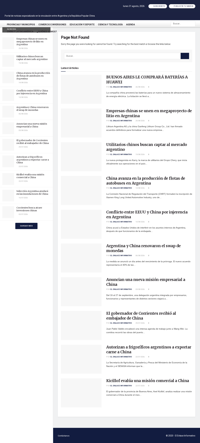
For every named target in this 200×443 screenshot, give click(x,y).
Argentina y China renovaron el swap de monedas (32, 108)
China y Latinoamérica (20, 31)
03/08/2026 (140, 289)
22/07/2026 (140, 356)
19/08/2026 (140, 154)
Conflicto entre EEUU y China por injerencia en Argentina (32, 92)
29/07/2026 (140, 323)
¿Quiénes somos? (47, 31)
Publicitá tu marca (183, 6)
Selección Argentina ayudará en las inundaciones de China (32, 192)
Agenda (130, 24)
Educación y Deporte (82, 24)
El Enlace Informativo (121, 87)
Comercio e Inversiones (52, 24)
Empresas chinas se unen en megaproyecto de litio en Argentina (31, 41)
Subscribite (159, 6)
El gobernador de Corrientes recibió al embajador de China (32, 142)
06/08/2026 (140, 255)
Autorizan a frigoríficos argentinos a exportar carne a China (32, 159)
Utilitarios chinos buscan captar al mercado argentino (32, 58)
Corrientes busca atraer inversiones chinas (29, 209)
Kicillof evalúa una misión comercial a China (30, 176)
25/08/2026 (140, 120)
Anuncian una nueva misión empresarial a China (31, 125)
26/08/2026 (140, 87)
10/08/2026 (140, 221)
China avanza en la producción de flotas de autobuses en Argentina (33, 76)
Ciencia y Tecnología (110, 24)
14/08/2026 (140, 188)
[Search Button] (192, 24)
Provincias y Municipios (21, 24)
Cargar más (26, 226)
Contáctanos (63, 435)
